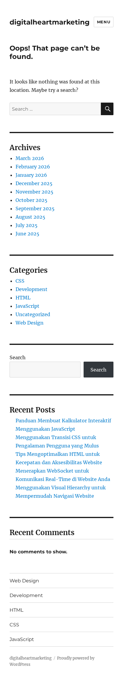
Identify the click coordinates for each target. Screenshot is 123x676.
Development (31, 289)
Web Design (30, 323)
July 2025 (27, 225)
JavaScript (27, 306)
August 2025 (30, 217)
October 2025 (31, 200)
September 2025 (35, 208)
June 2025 (27, 234)
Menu (103, 21)
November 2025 (34, 192)
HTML (23, 298)
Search (18, 357)
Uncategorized (33, 314)
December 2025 (34, 183)
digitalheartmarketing (50, 22)
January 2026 (31, 175)
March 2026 (30, 158)
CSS (20, 281)
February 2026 (33, 167)
